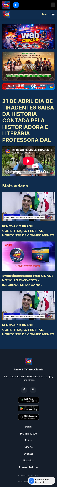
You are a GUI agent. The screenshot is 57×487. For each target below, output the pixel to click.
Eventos (29, 453)
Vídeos (28, 447)
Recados (28, 460)
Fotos (28, 440)
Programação (28, 433)
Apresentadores (28, 467)
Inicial (28, 426)
